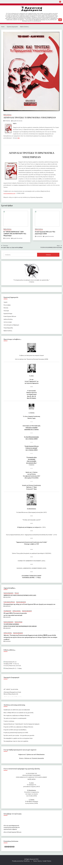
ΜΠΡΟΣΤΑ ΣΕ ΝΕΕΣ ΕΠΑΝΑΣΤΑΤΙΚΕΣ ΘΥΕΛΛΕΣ (20, 595)
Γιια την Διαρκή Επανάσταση (31, 534)
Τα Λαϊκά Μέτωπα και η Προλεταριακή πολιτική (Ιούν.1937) (31, 512)
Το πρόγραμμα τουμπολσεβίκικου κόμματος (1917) (31, 784)
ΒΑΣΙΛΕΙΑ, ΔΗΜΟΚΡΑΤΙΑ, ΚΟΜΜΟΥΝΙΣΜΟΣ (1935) (31, 568)
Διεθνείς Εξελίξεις (8, 319)
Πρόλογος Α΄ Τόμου (31, 487)
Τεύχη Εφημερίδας (8, 328)
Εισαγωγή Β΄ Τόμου (31, 489)
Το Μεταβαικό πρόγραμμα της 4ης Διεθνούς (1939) (31, 801)
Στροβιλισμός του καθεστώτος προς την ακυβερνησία (17, 709)
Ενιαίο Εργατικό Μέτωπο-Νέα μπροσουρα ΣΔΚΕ (45, 233)
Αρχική (5, 302)
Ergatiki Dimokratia (17, 120)
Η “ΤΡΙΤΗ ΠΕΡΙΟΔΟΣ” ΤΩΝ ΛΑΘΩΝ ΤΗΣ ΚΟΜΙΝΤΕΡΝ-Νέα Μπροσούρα (14, 234)
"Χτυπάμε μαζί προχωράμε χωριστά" (31, 520)
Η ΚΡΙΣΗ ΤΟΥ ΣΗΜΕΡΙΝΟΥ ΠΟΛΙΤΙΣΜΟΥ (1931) (31, 561)
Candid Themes (46, 861)
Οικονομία (6, 310)
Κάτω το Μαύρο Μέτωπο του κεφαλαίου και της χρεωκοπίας (18, 712)
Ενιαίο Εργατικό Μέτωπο (10, 316)
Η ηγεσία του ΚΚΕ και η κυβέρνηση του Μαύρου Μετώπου (18, 727)
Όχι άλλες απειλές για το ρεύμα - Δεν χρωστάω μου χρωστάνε (19, 735)
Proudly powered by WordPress (21, 861)
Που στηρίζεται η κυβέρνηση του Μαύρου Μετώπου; (17, 715)
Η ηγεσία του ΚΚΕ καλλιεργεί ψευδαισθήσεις (15, 729)
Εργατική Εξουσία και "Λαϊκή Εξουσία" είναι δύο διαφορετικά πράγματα (21, 724)
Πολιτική (6, 308)
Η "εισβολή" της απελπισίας (11, 686)
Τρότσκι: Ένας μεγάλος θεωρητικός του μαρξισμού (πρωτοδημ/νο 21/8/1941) (31, 553)
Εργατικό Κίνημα (8, 313)
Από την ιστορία (8, 322)
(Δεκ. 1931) (31, 527)
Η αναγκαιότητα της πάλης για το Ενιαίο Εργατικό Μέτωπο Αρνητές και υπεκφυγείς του (29, 604)
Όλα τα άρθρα (7, 305)
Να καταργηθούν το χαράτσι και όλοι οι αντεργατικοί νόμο (18, 738)
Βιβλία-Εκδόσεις (7, 114)
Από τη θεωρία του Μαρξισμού (11, 325)
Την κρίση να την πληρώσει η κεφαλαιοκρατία (15, 718)
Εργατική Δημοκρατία (8, 592)
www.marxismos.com (9, 193)
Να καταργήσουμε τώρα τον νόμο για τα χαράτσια (16, 741)
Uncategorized (7, 610)
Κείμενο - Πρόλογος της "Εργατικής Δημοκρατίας (31, 758)
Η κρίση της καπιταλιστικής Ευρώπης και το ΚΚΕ (16, 732)
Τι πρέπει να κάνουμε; (9, 721)
